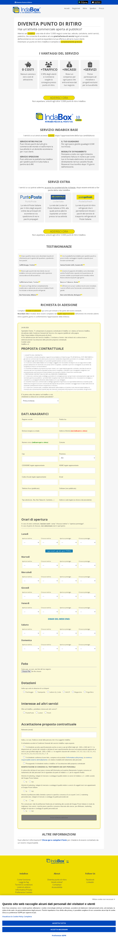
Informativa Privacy (23, 889)
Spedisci (93, 8)
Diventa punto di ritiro (57, 879)
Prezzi (101, 8)
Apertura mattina (27, 538)
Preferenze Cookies (23, 892)
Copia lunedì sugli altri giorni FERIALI (59, 551)
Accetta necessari (59, 929)
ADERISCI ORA (59, 98)
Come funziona (23, 879)
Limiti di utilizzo (23, 887)
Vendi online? (57, 882)
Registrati (76, 8)
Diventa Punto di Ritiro (24, 2)
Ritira (85, 8)
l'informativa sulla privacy (74, 757)
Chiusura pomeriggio (84, 538)
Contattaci (57, 884)
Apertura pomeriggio (65, 538)
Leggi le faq (24, 882)
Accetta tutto (59, 923)
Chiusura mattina (46, 538)
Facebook (90, 879)
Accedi (66, 8)
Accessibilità (57, 887)
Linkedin (90, 882)
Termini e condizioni (23, 884)
